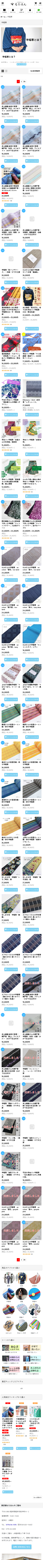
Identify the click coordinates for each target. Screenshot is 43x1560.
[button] (3, 4)
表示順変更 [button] (36, 71)
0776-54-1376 (11, 1524)
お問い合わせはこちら (21, 1547)
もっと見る (22, 64)
